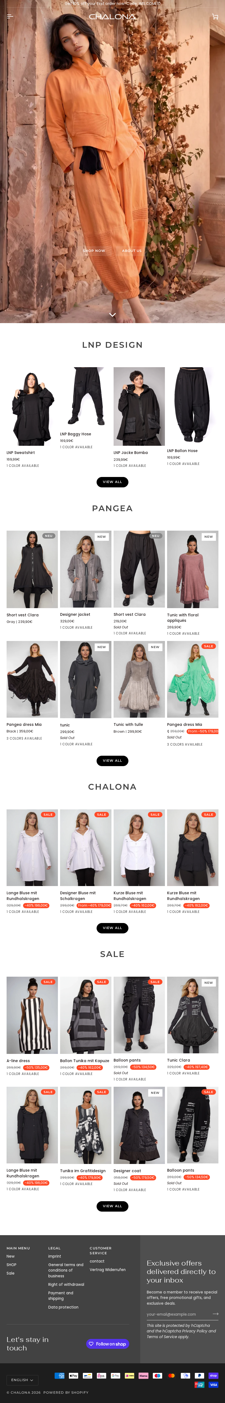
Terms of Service (162, 1336)
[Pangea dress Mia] (32, 679)
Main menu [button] (18, 1248)
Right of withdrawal (66, 1284)
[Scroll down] (112, 315)
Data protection (63, 1307)
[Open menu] (15, 16)
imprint (54, 1256)
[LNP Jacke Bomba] (139, 406)
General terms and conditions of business (65, 1270)
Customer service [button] (101, 1250)
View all (112, 482)
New (11, 1256)
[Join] (213, 1314)
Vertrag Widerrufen (108, 1269)
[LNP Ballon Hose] (192, 405)
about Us (132, 251)
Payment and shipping (60, 1295)
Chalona (20, 1393)
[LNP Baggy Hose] (85, 397)
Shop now (94, 251)
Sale (11, 1273)
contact (97, 1261)
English (19, 1380)
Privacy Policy (194, 1331)
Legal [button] (54, 1248)
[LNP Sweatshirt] (32, 406)
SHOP (11, 1264)
